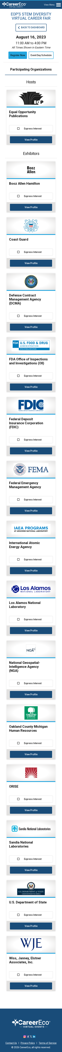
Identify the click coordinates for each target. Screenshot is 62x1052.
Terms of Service (48, 1043)
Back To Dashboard (33, 27)
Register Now (17, 55)
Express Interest (32, 128)
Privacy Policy (28, 1043)
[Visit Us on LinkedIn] (34, 1037)
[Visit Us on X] (31, 1037)
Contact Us (11, 1043)
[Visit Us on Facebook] (27, 1037)
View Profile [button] (31, 139)
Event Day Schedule (41, 55)
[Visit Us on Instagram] (24, 1037)
